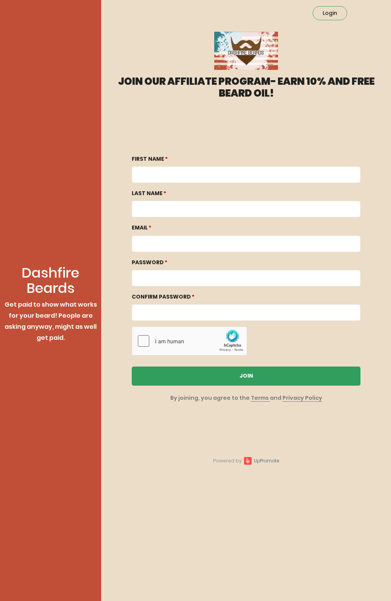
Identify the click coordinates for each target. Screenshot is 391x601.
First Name (148, 159)
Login (330, 13)
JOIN (246, 376)
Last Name (147, 193)
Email (140, 227)
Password (148, 262)
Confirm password (161, 296)
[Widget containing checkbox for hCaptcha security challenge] (189, 340)
